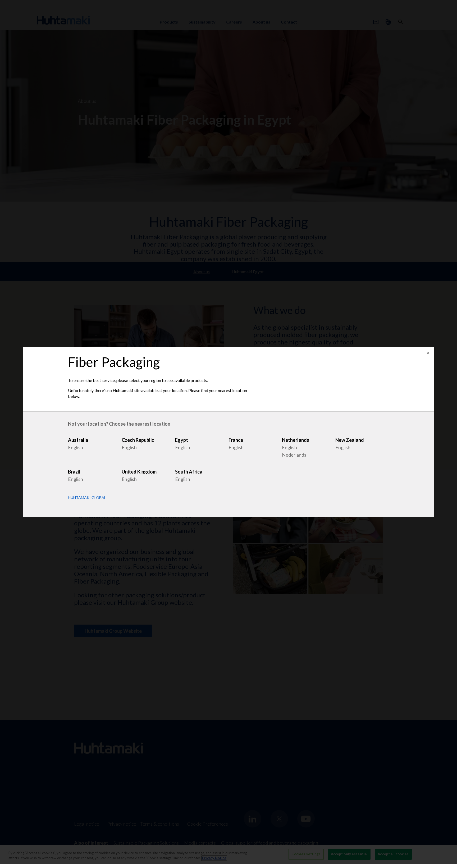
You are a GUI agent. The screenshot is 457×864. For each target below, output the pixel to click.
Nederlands (294, 455)
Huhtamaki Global (87, 497)
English (75, 447)
